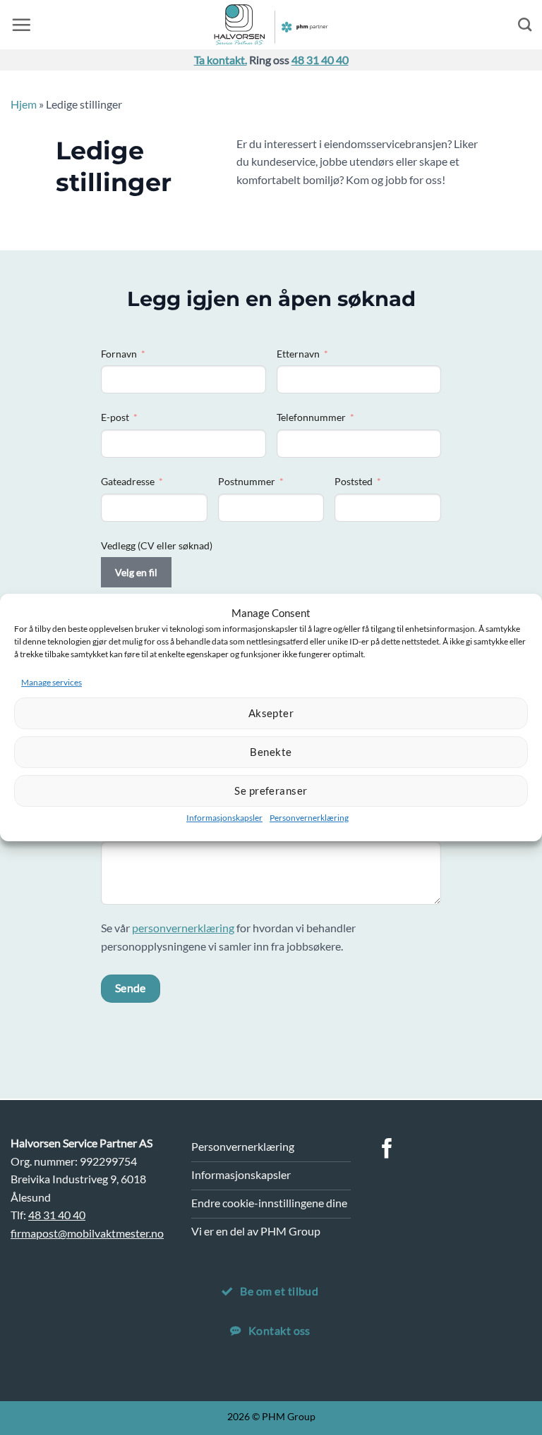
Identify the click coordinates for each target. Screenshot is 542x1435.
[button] (21, 24)
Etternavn (298, 354)
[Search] (524, 24)
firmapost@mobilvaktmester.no (87, 1233)
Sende (130, 988)
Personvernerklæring (309, 817)
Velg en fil (136, 572)
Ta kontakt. (220, 59)
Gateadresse (128, 481)
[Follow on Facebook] (387, 1150)
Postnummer (246, 481)
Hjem (24, 104)
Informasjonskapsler (224, 817)
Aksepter (271, 713)
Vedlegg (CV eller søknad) (156, 545)
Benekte (270, 751)
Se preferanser (270, 790)
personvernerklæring (183, 927)
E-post (115, 417)
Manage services (51, 682)
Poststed (354, 481)
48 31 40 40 (320, 59)
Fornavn (119, 354)
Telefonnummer (311, 417)
